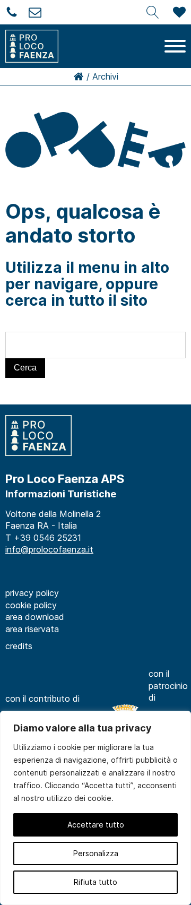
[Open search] (152, 12)
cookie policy (31, 605)
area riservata (32, 629)
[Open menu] (175, 46)
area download (34, 616)
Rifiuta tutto (95, 881)
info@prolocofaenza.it (49, 549)
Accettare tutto (95, 824)
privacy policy (32, 593)
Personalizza (95, 853)
